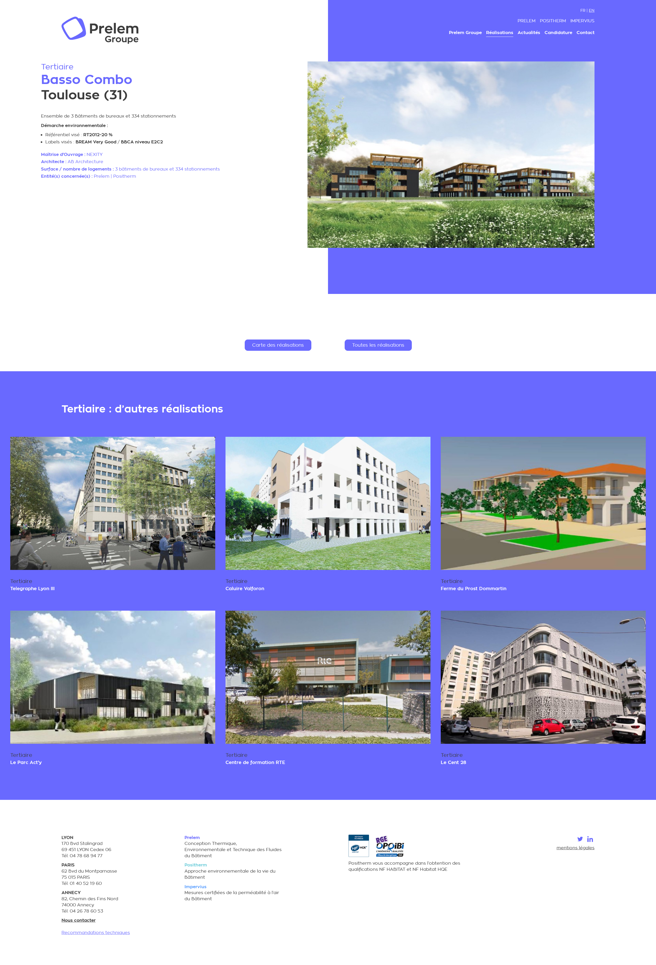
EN (591, 10)
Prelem (527, 21)
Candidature (558, 33)
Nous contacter (78, 920)
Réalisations (499, 33)
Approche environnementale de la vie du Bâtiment (229, 871)
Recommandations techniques (95, 932)
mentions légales (575, 848)
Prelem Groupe (465, 33)
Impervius (582, 21)
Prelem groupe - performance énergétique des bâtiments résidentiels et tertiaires (99, 30)
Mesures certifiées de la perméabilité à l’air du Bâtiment (231, 893)
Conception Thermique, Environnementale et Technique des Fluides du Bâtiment (233, 846)
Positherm (553, 21)
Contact (585, 33)
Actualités (529, 33)
